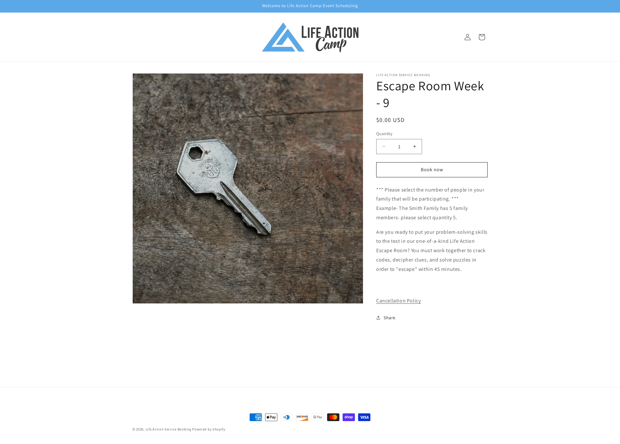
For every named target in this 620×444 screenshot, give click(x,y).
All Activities (310, 365)
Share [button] (390, 318)
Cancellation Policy (398, 300)
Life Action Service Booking (168, 429)
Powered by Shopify (208, 429)
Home (310, 350)
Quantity (384, 133)
